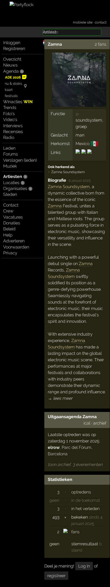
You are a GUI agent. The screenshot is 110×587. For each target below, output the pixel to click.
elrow (54, 447)
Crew (8, 210)
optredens (81, 492)
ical (87, 423)
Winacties (18, 101)
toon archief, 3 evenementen (75, 464)
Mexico (82, 143)
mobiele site (83, 22)
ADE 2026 (13, 77)
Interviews (13, 125)
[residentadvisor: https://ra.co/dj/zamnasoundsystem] (84, 156)
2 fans (100, 44)
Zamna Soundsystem (69, 186)
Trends (9, 107)
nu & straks (13, 83)
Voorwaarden (16, 247)
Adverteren (14, 240)
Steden (10, 194)
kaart (9, 90)
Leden (9, 148)
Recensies (13, 131)
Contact (10, 205)
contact (101, 22)
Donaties (11, 223)
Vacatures (13, 217)
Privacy (10, 252)
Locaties (11, 182)
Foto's (9, 113)
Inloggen (11, 42)
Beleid (9, 228)
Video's (10, 119)
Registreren (14, 48)
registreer (56, 575)
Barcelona (58, 453)
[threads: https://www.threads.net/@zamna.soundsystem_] (89, 156)
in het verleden (85, 508)
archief (99, 423)
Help (8, 235)
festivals (11, 96)
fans (75, 531)
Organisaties (15, 188)
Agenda (11, 71)
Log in (84, 566)
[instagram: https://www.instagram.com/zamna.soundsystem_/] (78, 156)
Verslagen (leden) (20, 160)
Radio (8, 137)
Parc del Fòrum (76, 447)
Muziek (10, 166)
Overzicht (12, 59)
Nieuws (10, 65)
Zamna (55, 44)
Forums (10, 154)
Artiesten (12, 176)
